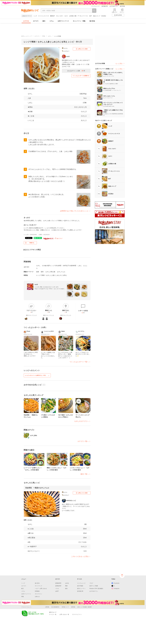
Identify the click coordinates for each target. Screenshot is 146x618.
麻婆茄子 (52, 16)
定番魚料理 (58, 586)
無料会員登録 (119, 15)
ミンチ (35, 16)
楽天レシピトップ (26, 36)
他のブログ (59, 238)
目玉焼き (103, 16)
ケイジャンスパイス (43, 16)
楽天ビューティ (81, 588)
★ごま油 (31, 116)
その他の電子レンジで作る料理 (51, 265)
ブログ (91, 583)
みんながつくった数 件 (76, 71)
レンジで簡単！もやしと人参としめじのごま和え (51, 275)
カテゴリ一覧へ (83, 441)
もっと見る (119, 63)
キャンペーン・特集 (79, 21)
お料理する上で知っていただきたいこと (74, 211)
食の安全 (92, 21)
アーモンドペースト (83, 16)
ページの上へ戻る (122, 575)
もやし (50, 36)
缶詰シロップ (96, 16)
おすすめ (26, 21)
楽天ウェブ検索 (93, 586)
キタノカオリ (59, 16)
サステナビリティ (77, 614)
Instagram (116, 588)
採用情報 (73, 607)
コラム (51, 21)
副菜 (37, 272)
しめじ (30, 102)
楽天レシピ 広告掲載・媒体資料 (84, 607)
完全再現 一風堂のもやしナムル (37, 488)
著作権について (65, 607)
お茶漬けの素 (72, 16)
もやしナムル (61, 272)
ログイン (122, 12)
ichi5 (36, 284)
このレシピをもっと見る (80, 556)
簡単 (66, 586)
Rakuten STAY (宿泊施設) (96, 588)
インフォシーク (95, 6)
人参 (29, 98)
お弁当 (67, 583)
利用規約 (37, 591)
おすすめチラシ (114, 6)
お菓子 (57, 591)
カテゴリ (36, 21)
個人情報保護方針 (55, 607)
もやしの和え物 (50, 272)
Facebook (116, 583)
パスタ (57, 588)
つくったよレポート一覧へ (79, 362)
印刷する (31, 242)
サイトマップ (38, 586)
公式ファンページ (63, 21)
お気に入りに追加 (83, 49)
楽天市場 (122, 6)
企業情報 (47, 607)
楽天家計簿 (105, 6)
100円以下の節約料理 (69, 265)
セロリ (66, 16)
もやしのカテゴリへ (81, 421)
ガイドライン (38, 594)
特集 (22, 596)
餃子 (90, 16)
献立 (44, 21)
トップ (23, 583)
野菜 (43, 36)
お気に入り (114, 12)
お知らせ (37, 596)
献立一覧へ (85, 474)
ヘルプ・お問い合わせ (41, 588)
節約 (42, 272)
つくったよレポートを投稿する (81, 75)
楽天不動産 (80, 586)
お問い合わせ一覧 (64, 614)
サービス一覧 (52, 614)
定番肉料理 (58, 583)
